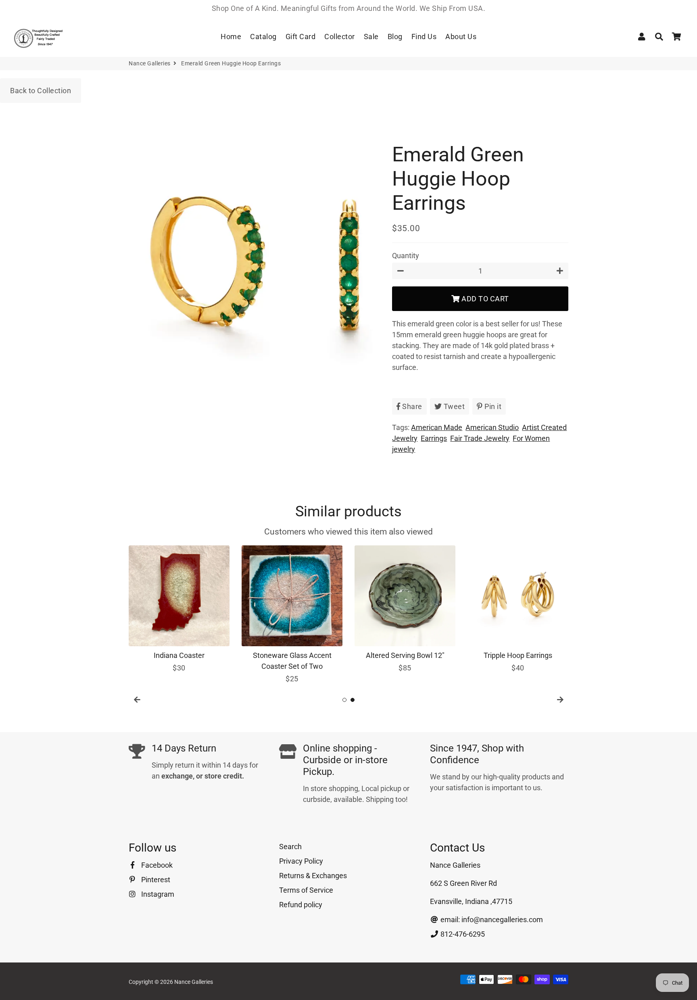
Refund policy (300, 904)
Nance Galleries (150, 63)
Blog (395, 36)
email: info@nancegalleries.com (491, 919)
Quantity (405, 255)
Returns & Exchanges (313, 875)
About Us (460, 36)
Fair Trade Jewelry (479, 438)
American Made (436, 427)
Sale (371, 36)
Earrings (434, 438)
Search (290, 846)
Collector (339, 36)
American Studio (492, 427)
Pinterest (155, 879)
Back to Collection (40, 90)
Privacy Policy (301, 861)
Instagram (157, 894)
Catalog (263, 36)
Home (231, 36)
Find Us (424, 36)
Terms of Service (306, 890)
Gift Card (301, 36)
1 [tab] (344, 700)
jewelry (403, 449)
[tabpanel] (179, 609)
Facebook (156, 865)
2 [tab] (353, 700)
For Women (531, 438)
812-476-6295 (462, 934)
